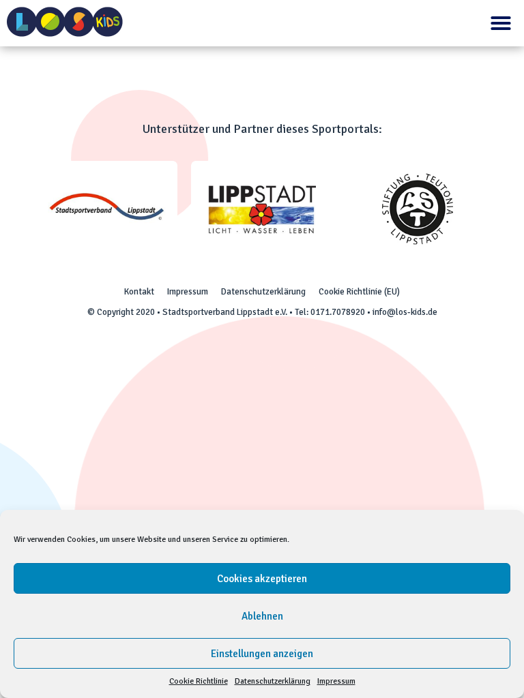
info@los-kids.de (405, 312)
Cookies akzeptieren (262, 579)
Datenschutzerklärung (272, 681)
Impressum (336, 681)
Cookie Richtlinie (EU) (359, 291)
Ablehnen (262, 616)
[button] (500, 23)
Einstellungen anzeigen (262, 654)
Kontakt (139, 291)
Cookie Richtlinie (198, 681)
